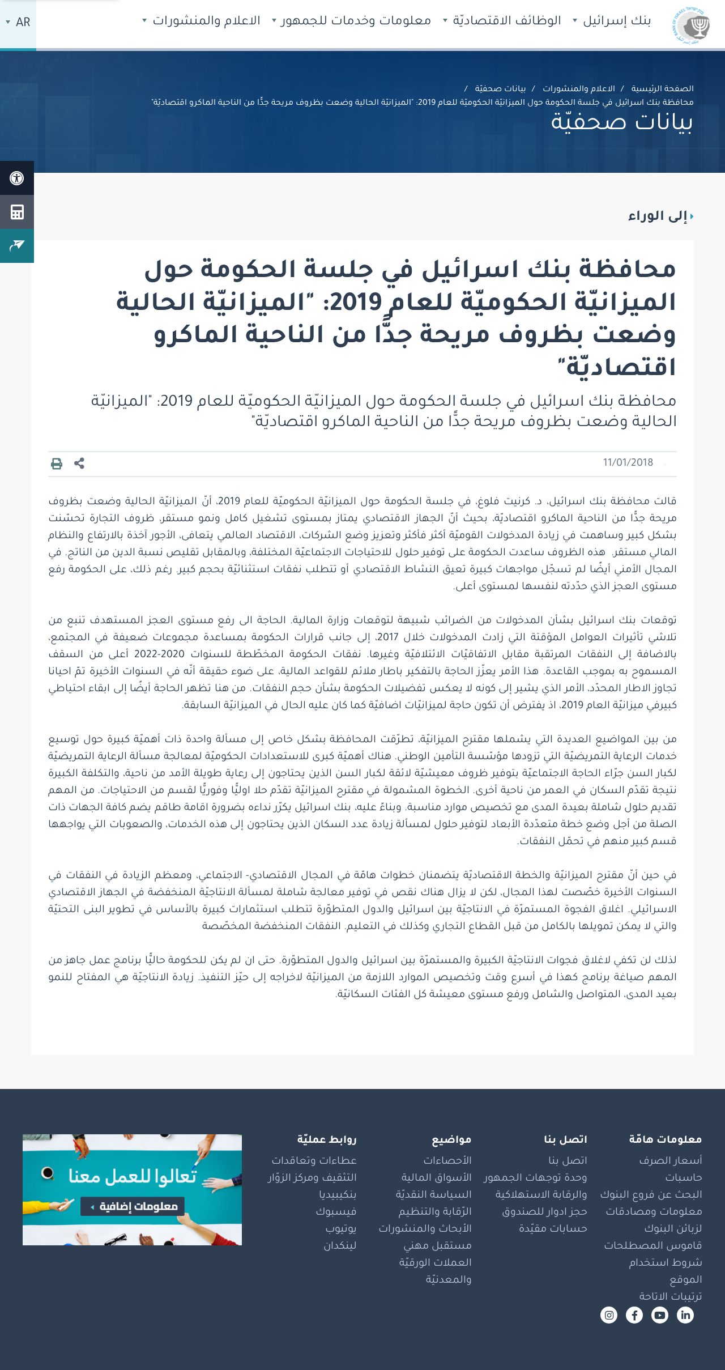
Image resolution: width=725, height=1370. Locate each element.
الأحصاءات (447, 1162)
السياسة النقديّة (434, 1196)
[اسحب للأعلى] (694, 1339)
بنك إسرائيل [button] (615, 22)
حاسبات (683, 1179)
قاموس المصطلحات (653, 1247)
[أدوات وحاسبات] (17, 212)
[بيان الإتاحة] (17, 178)
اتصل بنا (567, 1162)
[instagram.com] (608, 1315)
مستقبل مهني (437, 1247)
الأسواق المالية (437, 1179)
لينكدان (340, 1247)
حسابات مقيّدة (553, 1230)
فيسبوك (336, 1213)
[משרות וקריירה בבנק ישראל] (132, 1189)
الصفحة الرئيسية (663, 90)
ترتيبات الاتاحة (670, 1298)
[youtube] (659, 1315)
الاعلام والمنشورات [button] (205, 22)
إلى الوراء (658, 217)
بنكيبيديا (338, 1196)
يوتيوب (341, 1230)
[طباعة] (56, 465)
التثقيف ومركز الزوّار (312, 1179)
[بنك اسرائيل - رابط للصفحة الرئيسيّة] (691, 25)
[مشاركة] (79, 464)
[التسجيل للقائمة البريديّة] (17, 246)
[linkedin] (685, 1315)
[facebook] (634, 1315)
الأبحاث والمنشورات (425, 1230)
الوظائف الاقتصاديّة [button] (505, 22)
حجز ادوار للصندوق (544, 1213)
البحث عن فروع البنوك (651, 1196)
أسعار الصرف (670, 1162)
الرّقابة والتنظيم (435, 1213)
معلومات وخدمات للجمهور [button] (355, 22)
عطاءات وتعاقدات (314, 1162)
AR (21, 24)
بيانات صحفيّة (500, 90)
